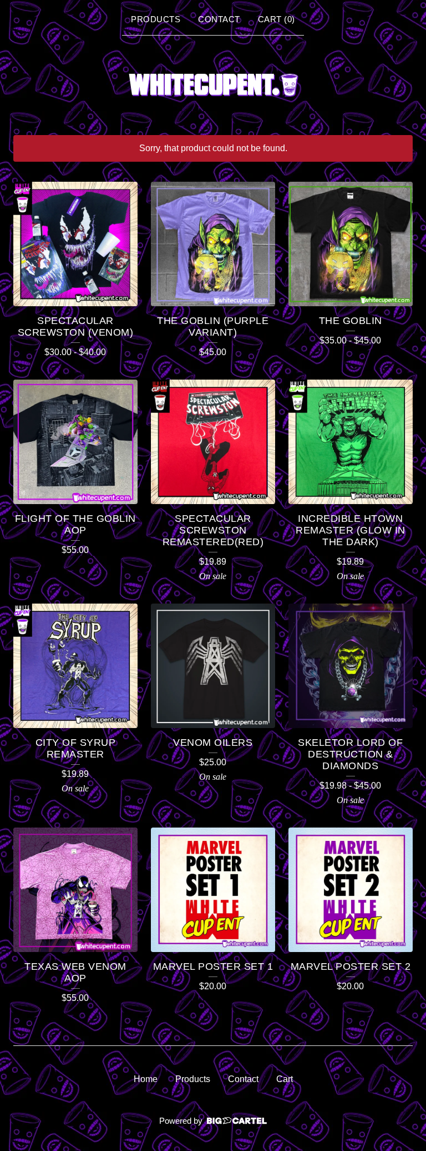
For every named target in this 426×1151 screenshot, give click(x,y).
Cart (284, 1079)
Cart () (276, 19)
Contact (219, 19)
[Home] (213, 83)
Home (146, 1079)
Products (155, 19)
